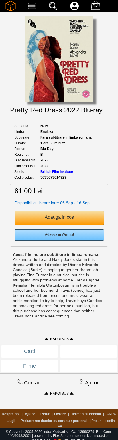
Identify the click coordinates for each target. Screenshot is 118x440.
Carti (29, 351)
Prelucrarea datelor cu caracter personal (54, 421)
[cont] (74, 10)
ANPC (111, 414)
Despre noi (10, 414)
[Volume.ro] (10, 10)
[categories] (32, 10)
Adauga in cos (59, 217)
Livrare (60, 414)
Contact (32, 383)
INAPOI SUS (59, 339)
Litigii (11, 421)
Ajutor (91, 383)
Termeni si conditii (86, 414)
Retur (45, 414)
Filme (29, 366)
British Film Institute (56, 172)
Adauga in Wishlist (59, 234)
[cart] (96, 10)
